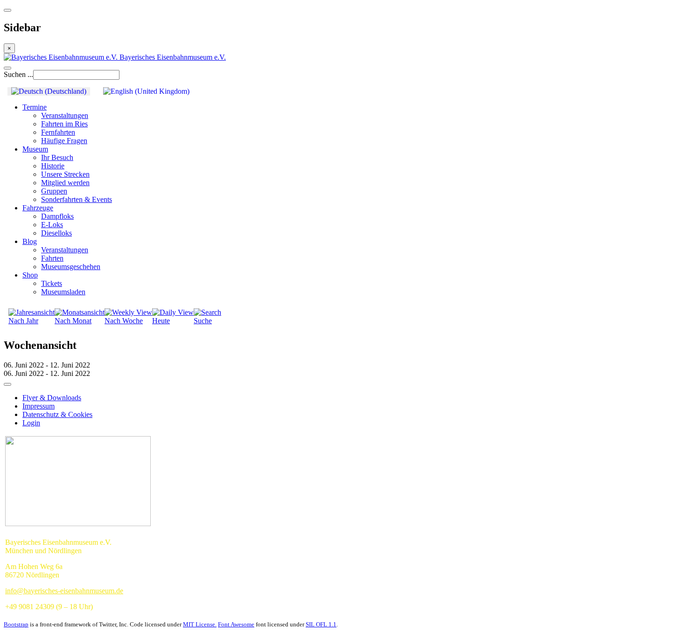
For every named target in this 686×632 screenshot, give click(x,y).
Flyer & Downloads (51, 398)
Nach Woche (124, 321)
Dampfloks (57, 216)
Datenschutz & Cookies (57, 414)
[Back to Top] (7, 384)
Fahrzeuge (37, 208)
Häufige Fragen (64, 141)
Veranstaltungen (64, 115)
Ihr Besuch (57, 157)
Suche (203, 321)
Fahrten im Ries (64, 124)
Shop (30, 275)
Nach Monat (73, 321)
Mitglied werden (65, 183)
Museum (35, 149)
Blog (29, 241)
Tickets (51, 283)
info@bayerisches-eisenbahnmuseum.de (64, 591)
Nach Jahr (23, 321)
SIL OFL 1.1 (321, 624)
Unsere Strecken (65, 174)
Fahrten (52, 258)
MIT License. (200, 624)
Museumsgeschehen (70, 267)
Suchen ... (18, 74)
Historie (52, 166)
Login (31, 423)
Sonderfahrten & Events (76, 199)
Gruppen (54, 191)
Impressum (38, 406)
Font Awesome (236, 624)
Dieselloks (56, 233)
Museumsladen (63, 292)
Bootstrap (16, 624)
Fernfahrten (58, 132)
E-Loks (52, 225)
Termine (34, 107)
